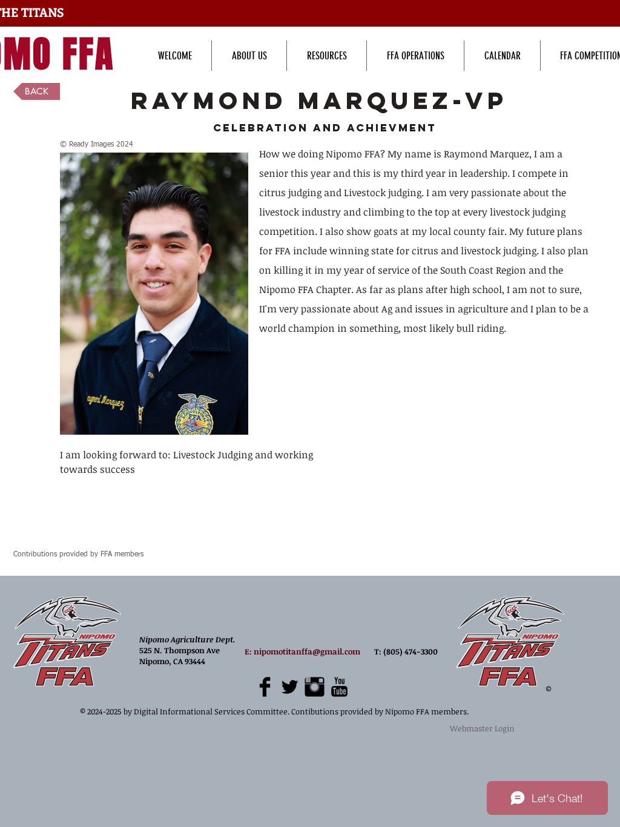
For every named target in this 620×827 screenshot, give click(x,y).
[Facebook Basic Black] (265, 687)
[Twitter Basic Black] (290, 687)
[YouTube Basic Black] (339, 687)
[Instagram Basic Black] (315, 687)
